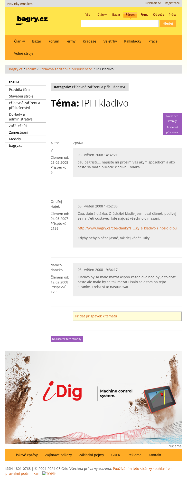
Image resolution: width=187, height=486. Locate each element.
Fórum (54, 41)
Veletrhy (110, 41)
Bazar (36, 41)
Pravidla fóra (19, 89)
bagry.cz (16, 69)
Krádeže (89, 41)
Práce (153, 41)
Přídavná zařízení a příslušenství (66, 69)
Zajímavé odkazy (58, 455)
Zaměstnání (18, 132)
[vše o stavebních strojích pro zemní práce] (32, 19)
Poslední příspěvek (172, 130)
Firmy (70, 41)
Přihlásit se (153, 3)
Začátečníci (18, 125)
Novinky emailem (20, 4)
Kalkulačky (132, 41)
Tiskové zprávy (26, 455)
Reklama (134, 455)
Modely (15, 139)
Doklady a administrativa (21, 116)
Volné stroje (23, 53)
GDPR (115, 455)
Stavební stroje (21, 96)
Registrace (172, 3)
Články (19, 41)
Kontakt (155, 455)
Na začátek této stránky (66, 339)
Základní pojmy (91, 455)
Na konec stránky (172, 118)
